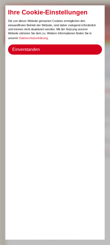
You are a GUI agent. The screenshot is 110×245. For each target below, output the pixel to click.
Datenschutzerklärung (33, 38)
